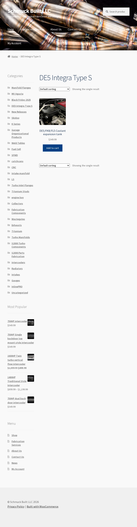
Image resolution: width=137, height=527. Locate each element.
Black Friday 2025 (21, 99)
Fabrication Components (19, 211)
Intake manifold (21, 173)
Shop (10, 29)
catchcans (17, 161)
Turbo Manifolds (21, 237)
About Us (56, 29)
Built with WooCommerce (42, 506)
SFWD (15, 155)
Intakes (16, 274)
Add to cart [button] (52, 148)
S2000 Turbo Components (19, 245)
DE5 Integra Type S (22, 105)
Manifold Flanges (21, 87)
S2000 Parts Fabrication (18, 254)
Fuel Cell (16, 149)
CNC (14, 167)
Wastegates (18, 219)
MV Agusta (17, 93)
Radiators (17, 268)
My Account (14, 43)
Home (15, 56)
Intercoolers (18, 262)
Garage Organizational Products (20, 133)
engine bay (18, 197)
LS (13, 179)
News (91, 29)
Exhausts (17, 225)
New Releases (19, 111)
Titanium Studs (20, 191)
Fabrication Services (32, 29)
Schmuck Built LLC (28, 10)
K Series (16, 124)
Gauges (16, 280)
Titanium (17, 231)
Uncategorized (20, 292)
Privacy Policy (15, 506)
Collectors (17, 203)
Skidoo (15, 117)
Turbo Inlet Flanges (22, 185)
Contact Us (74, 29)
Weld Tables (18, 143)
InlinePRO (17, 286)
